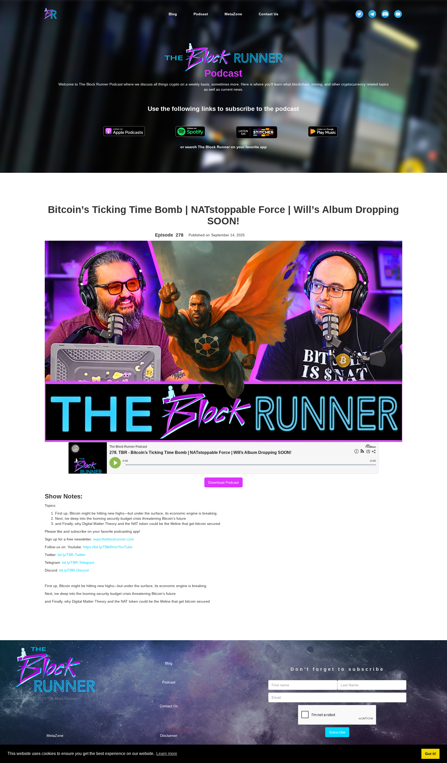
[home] (50, 14)
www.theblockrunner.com (113, 539)
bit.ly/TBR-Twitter (72, 555)
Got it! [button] (430, 754)
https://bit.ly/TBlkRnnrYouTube (107, 547)
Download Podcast (223, 482)
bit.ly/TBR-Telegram (78, 562)
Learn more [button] (166, 753)
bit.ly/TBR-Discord (74, 570)
